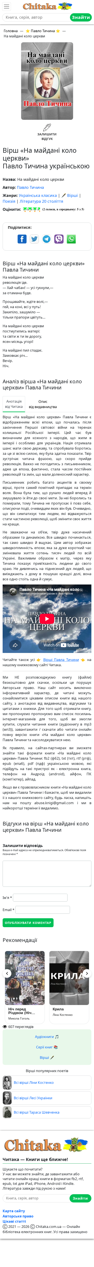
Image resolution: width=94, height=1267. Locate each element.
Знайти (81, 17)
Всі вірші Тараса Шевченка (36, 1112)
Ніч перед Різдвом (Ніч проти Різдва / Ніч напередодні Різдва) (24, 1011)
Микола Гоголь (19, 1018)
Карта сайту (14, 1211)
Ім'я (7, 897)
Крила (58, 1009)
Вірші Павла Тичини (61, 659)
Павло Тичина (30, 187)
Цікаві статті (14, 1221)
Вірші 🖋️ (47, 1057)
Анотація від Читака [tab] (14, 404)
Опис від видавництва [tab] (43, 404)
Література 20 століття (41, 201)
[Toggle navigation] (6, 6)
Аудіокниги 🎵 (47, 1036)
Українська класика (38, 195)
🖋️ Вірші (69, 195)
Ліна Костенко (63, 1014)
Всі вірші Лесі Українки (33, 1098)
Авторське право (18, 1216)
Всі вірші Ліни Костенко (34, 1082)
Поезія (9, 201)
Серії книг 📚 (47, 1047)
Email (8, 909)
